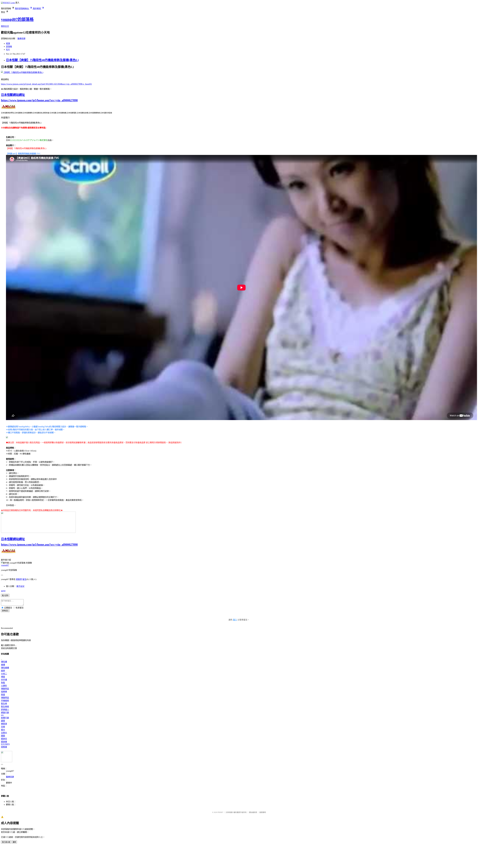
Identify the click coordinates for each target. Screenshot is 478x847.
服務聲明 (262, 812)
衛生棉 (4, 704)
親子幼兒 (20, 586)
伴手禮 (4, 680)
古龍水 (4, 733)
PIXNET (220, 812)
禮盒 (3, 677)
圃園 (3, 736)
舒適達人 (5, 710)
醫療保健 (21, 38)
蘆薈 (3, 721)
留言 (24, 579)
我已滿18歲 (6, 842)
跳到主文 (5, 26)
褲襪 (3, 665)
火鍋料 (4, 686)
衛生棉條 (5, 707)
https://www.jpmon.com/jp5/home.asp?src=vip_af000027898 (39, 100)
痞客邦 (19, 579)
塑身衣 (4, 739)
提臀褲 (4, 747)
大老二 (4, 674)
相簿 (8, 43)
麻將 (3, 671)
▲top (3, 591)
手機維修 (5, 701)
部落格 (9, 46)
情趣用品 (5, 689)
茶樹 (3, 727)
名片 (8, 49)
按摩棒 (4, 692)
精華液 (4, 724)
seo (2, 715)
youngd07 (5, 565)
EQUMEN (5, 744)
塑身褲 (4, 742)
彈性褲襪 (5, 668)
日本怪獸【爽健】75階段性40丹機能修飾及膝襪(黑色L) (42, 60)
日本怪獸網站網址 (13, 94)
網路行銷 (5, 712)
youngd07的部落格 (17, 19)
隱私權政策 (253, 812)
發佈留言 (5, 611)
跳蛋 (3, 695)
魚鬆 (3, 683)
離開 (14, 842)
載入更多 (5, 595)
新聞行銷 (5, 718)
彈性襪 (4, 662)
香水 (3, 730)
